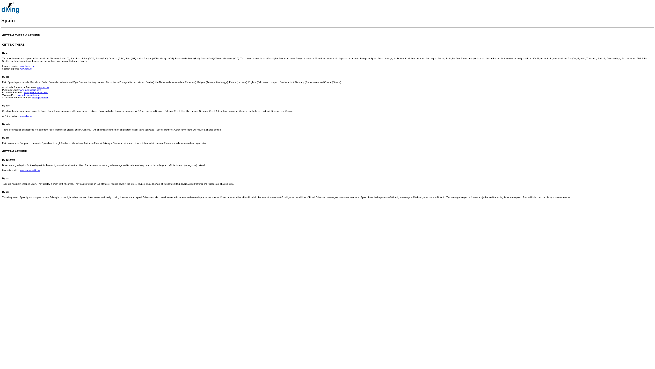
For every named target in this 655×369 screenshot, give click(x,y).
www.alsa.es (26, 116)
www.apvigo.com (40, 97)
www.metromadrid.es (30, 170)
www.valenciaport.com (28, 95)
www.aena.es (26, 68)
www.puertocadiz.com (30, 90)
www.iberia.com (27, 66)
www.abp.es (43, 87)
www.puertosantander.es (36, 92)
